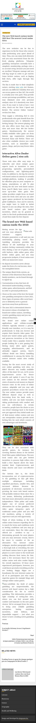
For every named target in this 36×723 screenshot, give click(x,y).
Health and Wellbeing (9, 711)
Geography (5, 707)
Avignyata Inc (23, 718)
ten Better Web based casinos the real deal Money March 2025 (22, 674)
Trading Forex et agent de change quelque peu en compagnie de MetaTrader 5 (17, 660)
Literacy (4, 695)
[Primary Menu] (2, 24)
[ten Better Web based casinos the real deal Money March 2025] (8, 674)
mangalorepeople (7, 43)
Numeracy (5, 699)
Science (4, 703)
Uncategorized (6, 32)
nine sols (19, 87)
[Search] (15, 24)
